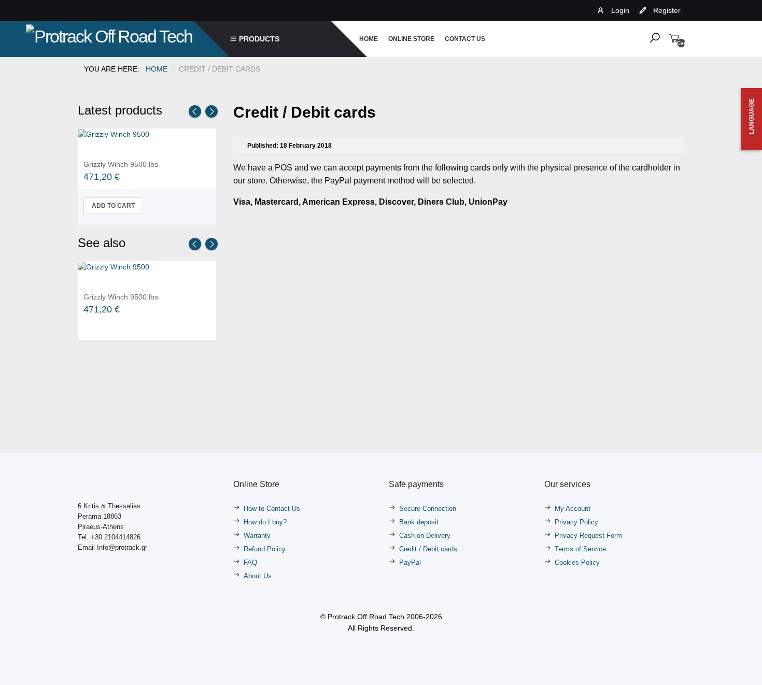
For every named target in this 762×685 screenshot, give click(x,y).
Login (620, 10)
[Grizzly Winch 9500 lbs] (113, 134)
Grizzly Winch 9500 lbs (120, 164)
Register (667, 10)
